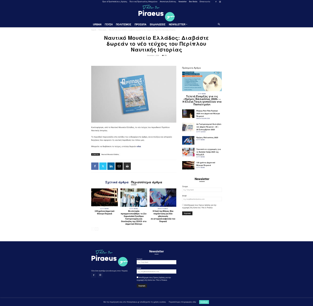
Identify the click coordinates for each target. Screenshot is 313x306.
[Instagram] (220, 1)
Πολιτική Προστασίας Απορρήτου (143, 1)
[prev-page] (92, 229)
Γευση (109, 24)
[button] (219, 24)
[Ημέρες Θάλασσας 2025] (188, 140)
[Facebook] (216, 1)
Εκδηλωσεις (157, 24)
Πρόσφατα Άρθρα (191, 67)
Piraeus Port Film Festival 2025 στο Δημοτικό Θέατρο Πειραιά (208, 113)
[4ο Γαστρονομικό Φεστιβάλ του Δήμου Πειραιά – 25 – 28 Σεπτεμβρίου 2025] (188, 127)
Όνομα (185, 186)
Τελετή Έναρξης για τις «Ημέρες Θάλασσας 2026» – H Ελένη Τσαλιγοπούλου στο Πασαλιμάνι (202, 100)
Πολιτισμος (123, 24)
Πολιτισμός (102, 30)
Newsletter (183, 1)
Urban (97, 24)
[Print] (127, 166)
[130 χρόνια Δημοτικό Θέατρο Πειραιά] (104, 197)
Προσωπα (140, 24)
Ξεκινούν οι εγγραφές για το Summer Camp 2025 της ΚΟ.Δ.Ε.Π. (208, 152)
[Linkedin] (111, 166)
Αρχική (93, 30)
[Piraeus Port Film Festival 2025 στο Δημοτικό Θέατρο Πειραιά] (188, 113)
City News (104, 208)
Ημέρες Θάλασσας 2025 (207, 137)
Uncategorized (203, 118)
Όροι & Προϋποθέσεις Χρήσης (114, 1)
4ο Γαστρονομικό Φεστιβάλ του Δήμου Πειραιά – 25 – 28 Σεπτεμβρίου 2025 (208, 127)
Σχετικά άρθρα (117, 182)
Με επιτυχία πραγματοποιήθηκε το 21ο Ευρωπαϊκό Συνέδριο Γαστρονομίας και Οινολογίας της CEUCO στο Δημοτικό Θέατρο (134, 217)
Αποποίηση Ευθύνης (168, 1)
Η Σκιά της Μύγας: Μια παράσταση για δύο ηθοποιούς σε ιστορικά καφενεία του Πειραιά (163, 216)
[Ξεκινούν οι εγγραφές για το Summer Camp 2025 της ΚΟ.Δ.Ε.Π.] (188, 152)
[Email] (119, 166)
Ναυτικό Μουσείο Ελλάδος (110, 154)
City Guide (201, 132)
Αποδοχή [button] (204, 302)
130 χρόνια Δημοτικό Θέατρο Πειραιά (104, 212)
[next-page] (96, 229)
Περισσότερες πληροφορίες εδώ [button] (182, 302)
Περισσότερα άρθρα (146, 182)
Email (184, 196)
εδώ (139, 146)
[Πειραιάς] (156, 12)
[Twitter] (103, 166)
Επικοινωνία (205, 1)
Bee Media (193, 1)
